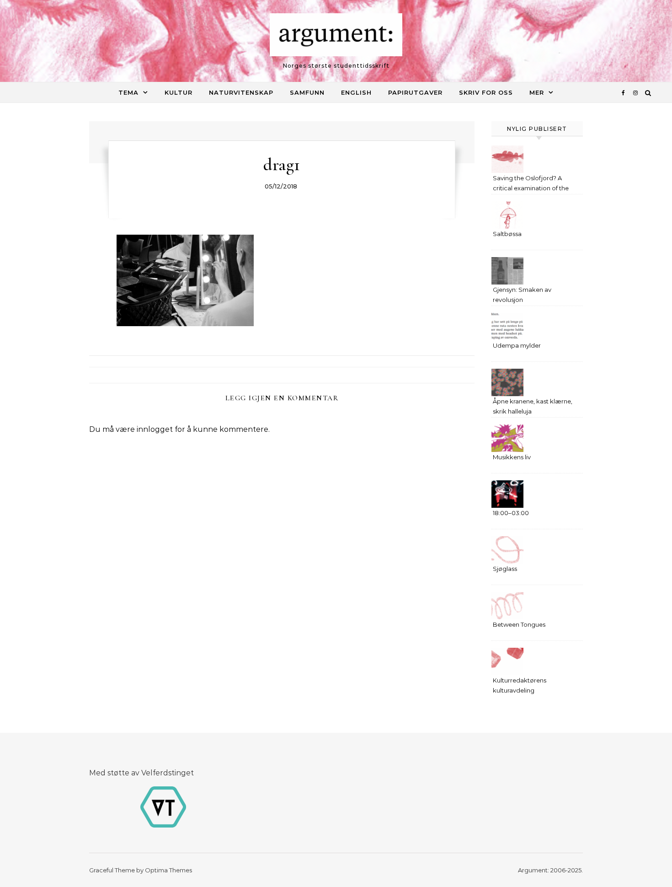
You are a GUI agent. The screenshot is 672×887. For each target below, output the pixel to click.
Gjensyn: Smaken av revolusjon (522, 294)
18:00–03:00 (511, 512)
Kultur (178, 92)
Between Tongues (519, 624)
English (356, 92)
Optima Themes (168, 870)
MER (536, 92)
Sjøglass (505, 568)
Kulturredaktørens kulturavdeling (519, 685)
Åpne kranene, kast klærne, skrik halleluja (532, 406)
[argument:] (336, 37)
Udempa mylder (517, 345)
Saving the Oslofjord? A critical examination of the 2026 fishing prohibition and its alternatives (533, 184)
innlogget (155, 429)
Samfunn (307, 92)
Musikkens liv (512, 457)
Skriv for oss (486, 92)
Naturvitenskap (241, 92)
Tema (128, 92)
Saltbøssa (507, 233)
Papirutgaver (415, 92)
